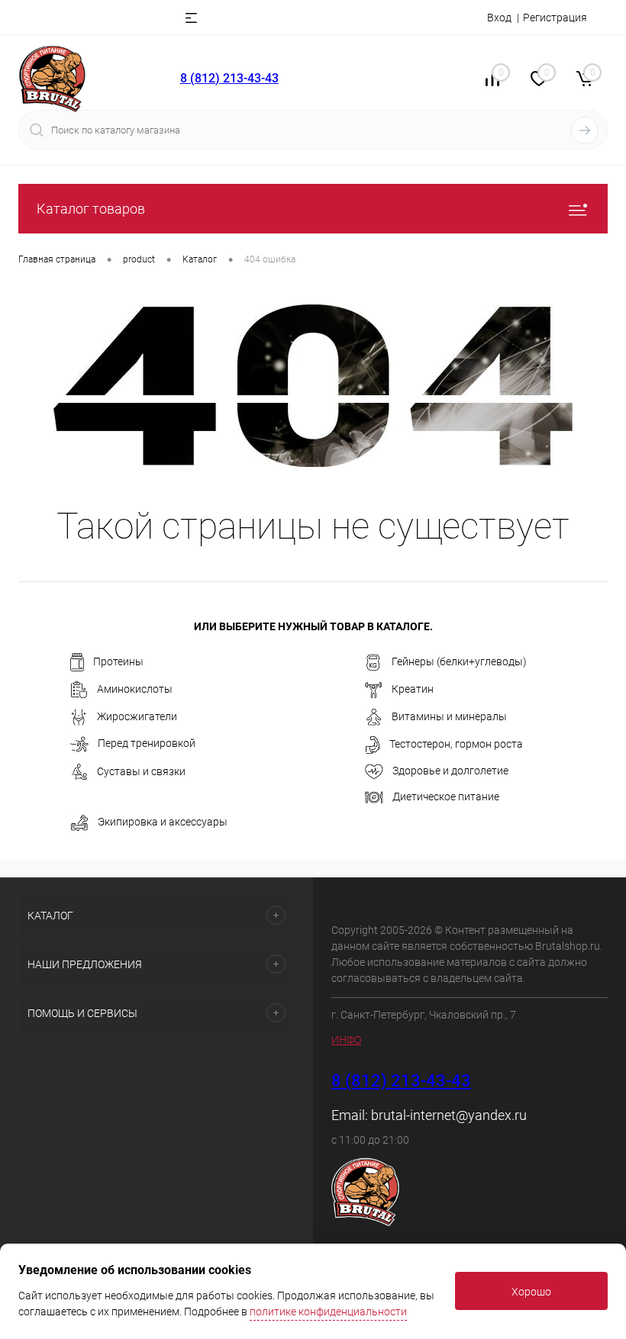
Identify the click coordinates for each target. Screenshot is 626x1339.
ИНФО (346, 1040)
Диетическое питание (445, 796)
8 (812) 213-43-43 (229, 78)
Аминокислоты (135, 689)
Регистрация (555, 17)
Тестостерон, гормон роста (456, 744)
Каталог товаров (91, 209)
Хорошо (531, 1292)
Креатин (413, 689)
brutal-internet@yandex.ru (449, 1115)
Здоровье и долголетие (450, 770)
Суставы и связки (141, 771)
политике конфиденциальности (328, 1311)
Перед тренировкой (146, 743)
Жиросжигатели (137, 716)
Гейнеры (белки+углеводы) (459, 661)
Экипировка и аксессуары (162, 822)
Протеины (118, 661)
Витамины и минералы (449, 716)
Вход (499, 17)
